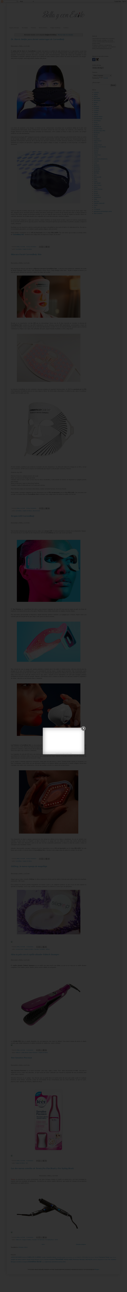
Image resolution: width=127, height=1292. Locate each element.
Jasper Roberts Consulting (64, 753)
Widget (70, 753)
